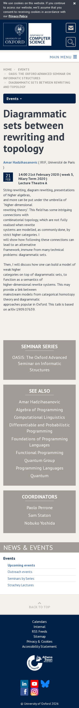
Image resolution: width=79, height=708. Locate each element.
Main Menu (60, 56)
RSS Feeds (39, 631)
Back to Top (39, 607)
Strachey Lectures (21, 585)
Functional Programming (39, 452)
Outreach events (20, 571)
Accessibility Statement (39, 646)
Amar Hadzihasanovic (20, 162)
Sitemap (40, 636)
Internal (39, 626)
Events (12, 98)
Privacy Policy (18, 16)
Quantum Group (39, 460)
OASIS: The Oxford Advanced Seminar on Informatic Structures (39, 364)
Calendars (39, 621)
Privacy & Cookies (39, 641)
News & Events (28, 547)
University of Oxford (37, 704)
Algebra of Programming (39, 409)
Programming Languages (39, 468)
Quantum (39, 475)
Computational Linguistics (39, 417)
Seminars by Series (21, 578)
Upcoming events (21, 565)
